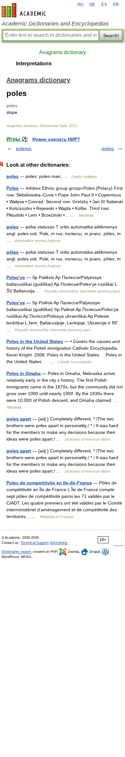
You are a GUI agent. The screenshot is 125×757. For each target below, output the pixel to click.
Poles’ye (15, 277)
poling (108, 148)
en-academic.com (25, 10)
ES (104, 5)
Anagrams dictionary (62, 52)
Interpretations (34, 63)
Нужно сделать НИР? (56, 139)
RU (80, 5)
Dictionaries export (16, 552)
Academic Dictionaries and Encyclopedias (55, 23)
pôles (12, 252)
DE (92, 5)
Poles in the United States (34, 341)
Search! (111, 35)
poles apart (18, 418)
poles (12, 176)
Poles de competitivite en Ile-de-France (49, 482)
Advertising (58, 543)
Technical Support (34, 543)
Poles (12, 188)
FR (116, 5)
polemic (24, 148)
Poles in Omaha (23, 373)
